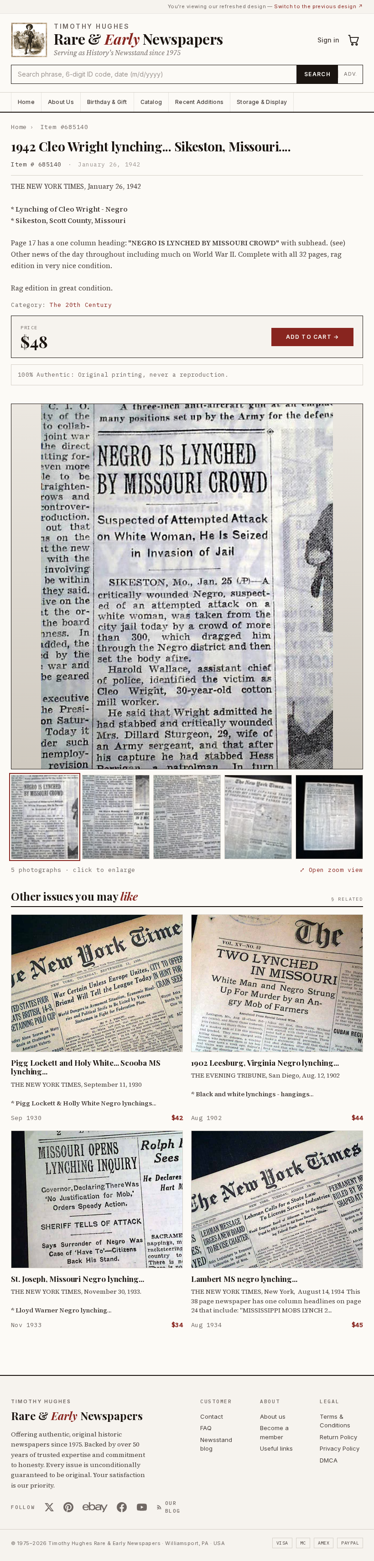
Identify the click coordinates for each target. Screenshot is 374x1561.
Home (26, 102)
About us (273, 1416)
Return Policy (338, 1437)
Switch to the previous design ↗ (318, 6)
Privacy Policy (339, 1448)
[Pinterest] (68, 1507)
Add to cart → (312, 336)
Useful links (276, 1448)
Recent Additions (199, 102)
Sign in (328, 40)
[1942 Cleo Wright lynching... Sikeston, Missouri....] (44, 817)
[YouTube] (142, 1507)
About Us (61, 102)
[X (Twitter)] (49, 1507)
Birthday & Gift (107, 102)
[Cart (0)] (354, 40)
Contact (211, 1416)
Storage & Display (262, 102)
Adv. (350, 74)
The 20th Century (81, 305)
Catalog (151, 102)
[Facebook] (122, 1507)
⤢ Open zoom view (331, 870)
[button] (187, 586)
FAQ (206, 1427)
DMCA (329, 1460)
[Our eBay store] (95, 1507)
